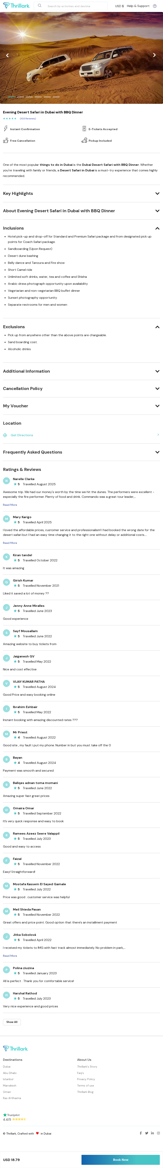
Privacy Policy (86, 1079)
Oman (7, 1092)
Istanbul (8, 1079)
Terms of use (85, 1085)
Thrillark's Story (87, 1066)
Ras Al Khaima (12, 1098)
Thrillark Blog (85, 1092)
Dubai (7, 1066)
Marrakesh (9, 1085)
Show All (11, 1022)
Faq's (80, 1073)
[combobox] (66, 6)
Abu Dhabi (9, 1073)
